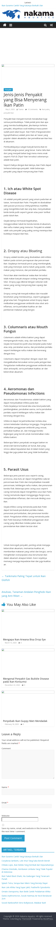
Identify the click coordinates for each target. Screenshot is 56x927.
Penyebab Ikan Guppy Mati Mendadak (25, 721)
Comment (6, 748)
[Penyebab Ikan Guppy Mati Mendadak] (28, 692)
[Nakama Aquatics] (5, 25)
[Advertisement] (28, 44)
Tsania (20, 109)
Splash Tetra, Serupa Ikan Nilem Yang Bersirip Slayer (25, 883)
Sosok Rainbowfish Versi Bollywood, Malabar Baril (24, 902)
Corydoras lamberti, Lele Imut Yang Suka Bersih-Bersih (26, 860)
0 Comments (32, 109)
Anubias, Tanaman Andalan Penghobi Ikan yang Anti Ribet (26, 593)
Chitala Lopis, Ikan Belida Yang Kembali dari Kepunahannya (28, 865)
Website (6, 815)
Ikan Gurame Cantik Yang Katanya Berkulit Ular (22, 5)
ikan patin (45, 109)
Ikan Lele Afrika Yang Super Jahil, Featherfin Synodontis (26, 887)
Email (5, 802)
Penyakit (8, 90)
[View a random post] (51, 25)
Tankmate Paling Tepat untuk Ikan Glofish (24, 578)
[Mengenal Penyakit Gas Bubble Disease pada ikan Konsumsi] (28, 650)
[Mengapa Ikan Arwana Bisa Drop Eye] (28, 610)
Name (5, 787)
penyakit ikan (9, 113)
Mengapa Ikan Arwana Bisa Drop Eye (24, 639)
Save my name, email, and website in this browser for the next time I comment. (27, 830)
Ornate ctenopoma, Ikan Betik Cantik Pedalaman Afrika (26, 891)
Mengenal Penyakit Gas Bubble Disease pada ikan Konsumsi (26, 680)
